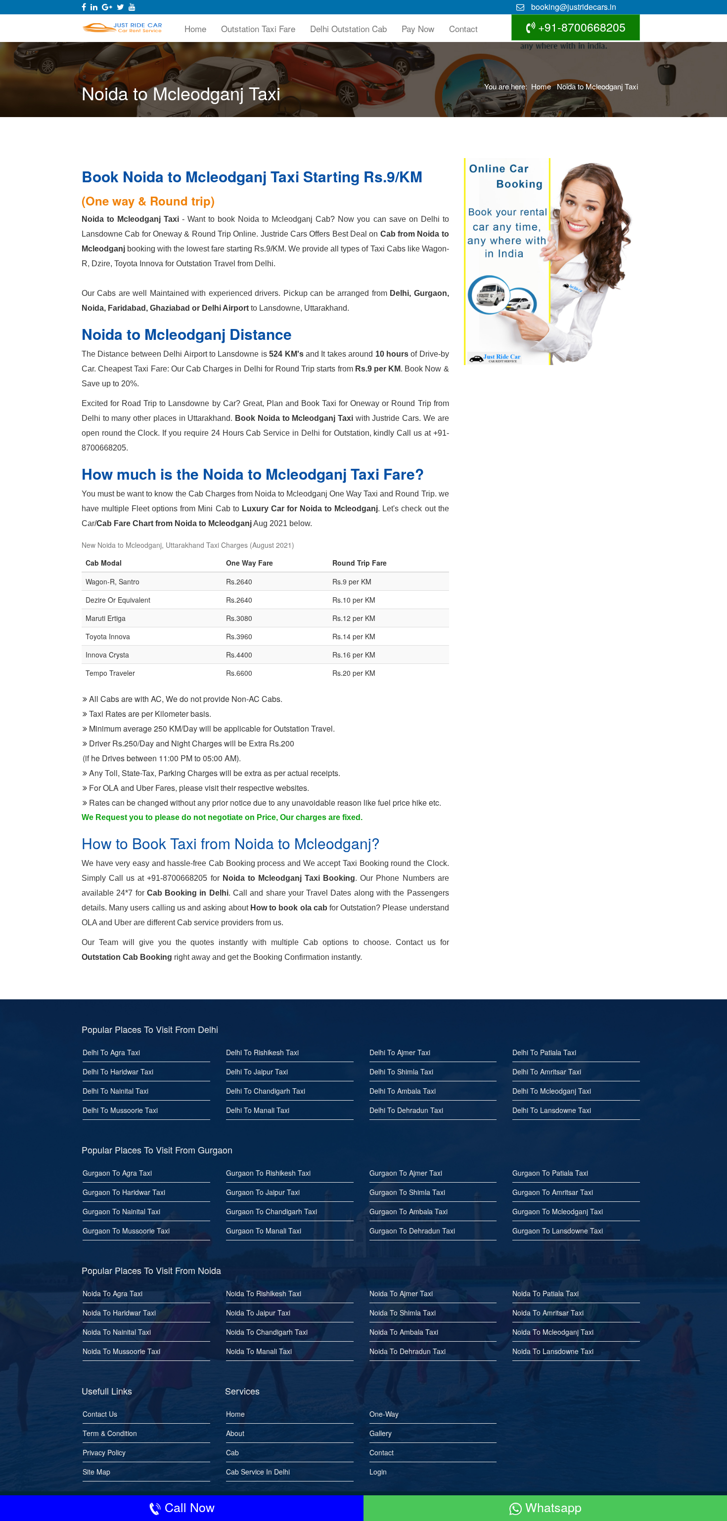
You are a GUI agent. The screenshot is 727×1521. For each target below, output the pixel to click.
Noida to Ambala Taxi (403, 1332)
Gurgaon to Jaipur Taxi (263, 1192)
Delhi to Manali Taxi (257, 1110)
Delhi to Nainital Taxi (115, 1091)
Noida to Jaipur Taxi (258, 1312)
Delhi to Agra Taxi (111, 1052)
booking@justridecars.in (572, 6)
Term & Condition (110, 1433)
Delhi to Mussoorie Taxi (120, 1110)
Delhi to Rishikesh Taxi (262, 1052)
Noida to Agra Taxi (112, 1293)
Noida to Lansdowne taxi (552, 1351)
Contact (463, 28)
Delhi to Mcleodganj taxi (551, 1091)
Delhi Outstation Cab (348, 28)
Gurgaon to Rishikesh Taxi (268, 1173)
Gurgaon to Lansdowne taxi (557, 1230)
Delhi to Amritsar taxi (546, 1071)
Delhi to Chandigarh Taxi (265, 1091)
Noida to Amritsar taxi (548, 1312)
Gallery (380, 1433)
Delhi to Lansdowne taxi (551, 1110)
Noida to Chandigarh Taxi (267, 1332)
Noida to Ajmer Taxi (401, 1293)
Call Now (188, 1507)
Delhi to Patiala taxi (544, 1052)
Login (378, 1472)
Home (195, 28)
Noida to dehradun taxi (407, 1351)
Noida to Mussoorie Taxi (121, 1351)
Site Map (96, 1472)
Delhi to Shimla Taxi (401, 1071)
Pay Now (418, 28)
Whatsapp (552, 1507)
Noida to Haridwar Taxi (119, 1312)
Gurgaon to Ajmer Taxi (405, 1173)
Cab (232, 1452)
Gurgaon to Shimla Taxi (407, 1192)
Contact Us (100, 1414)
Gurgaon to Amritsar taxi (552, 1192)
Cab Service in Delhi (258, 1472)
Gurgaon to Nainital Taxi (121, 1211)
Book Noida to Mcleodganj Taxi (294, 418)
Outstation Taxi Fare (258, 28)
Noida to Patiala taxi (545, 1293)
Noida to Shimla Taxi (402, 1312)
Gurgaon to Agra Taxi (117, 1173)
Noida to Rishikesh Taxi (263, 1293)
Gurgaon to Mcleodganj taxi (557, 1211)
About (235, 1433)
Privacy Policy (104, 1452)
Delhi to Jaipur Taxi (257, 1071)
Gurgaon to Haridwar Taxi (124, 1192)
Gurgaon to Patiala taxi (550, 1173)
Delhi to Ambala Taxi (402, 1091)
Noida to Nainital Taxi (117, 1332)
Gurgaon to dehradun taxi (412, 1230)
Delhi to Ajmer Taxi (399, 1052)
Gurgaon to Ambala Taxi (408, 1211)
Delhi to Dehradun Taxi (406, 1110)
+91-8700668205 (580, 27)
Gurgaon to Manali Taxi (263, 1230)
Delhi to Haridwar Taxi (118, 1071)
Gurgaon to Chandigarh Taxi (271, 1211)
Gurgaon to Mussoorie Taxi (126, 1230)
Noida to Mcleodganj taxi (552, 1332)
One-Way (384, 1414)
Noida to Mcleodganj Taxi (597, 86)
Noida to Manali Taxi (259, 1351)
